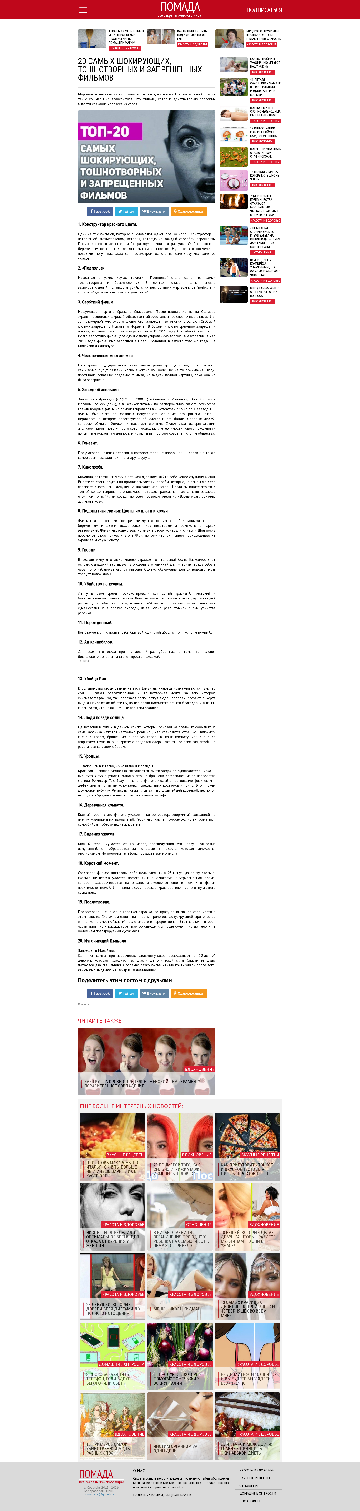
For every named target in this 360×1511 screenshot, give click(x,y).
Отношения (249, 1485)
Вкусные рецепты (254, 1478)
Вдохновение (251, 1501)
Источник (83, 1004)
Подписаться (264, 9)
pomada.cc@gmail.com (100, 1494)
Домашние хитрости (257, 1493)
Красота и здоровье (256, 1470)
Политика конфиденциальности (162, 1495)
